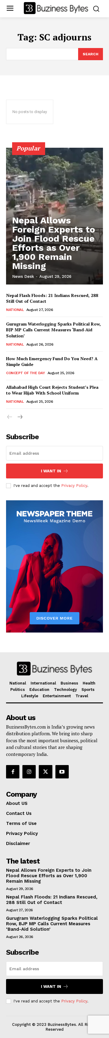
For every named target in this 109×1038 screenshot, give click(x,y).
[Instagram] (29, 771)
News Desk (23, 276)
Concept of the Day (25, 373)
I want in (51, 471)
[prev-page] (10, 417)
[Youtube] (62, 771)
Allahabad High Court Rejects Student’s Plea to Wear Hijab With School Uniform (52, 390)
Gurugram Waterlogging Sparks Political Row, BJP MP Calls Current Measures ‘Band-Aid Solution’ (53, 330)
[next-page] (19, 417)
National (15, 310)
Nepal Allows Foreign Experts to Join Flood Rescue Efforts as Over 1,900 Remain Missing (53, 243)
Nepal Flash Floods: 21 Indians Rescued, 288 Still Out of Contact (51, 899)
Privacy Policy (74, 485)
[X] (45, 771)
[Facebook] (12, 771)
